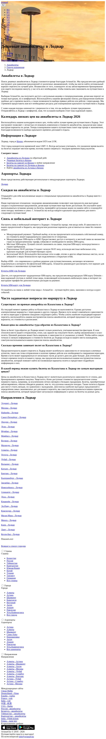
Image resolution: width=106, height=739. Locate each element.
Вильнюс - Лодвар (9, 464)
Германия (11, 578)
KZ (3, 5)
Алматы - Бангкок (15, 676)
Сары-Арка (12, 634)
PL (8, 39)
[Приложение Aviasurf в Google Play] (26, 729)
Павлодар (11, 610)
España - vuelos (8, 696)
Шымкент (11, 597)
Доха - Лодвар (7, 497)
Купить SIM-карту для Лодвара (16, 285)
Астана (10, 595)
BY (8, 12)
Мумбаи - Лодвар (9, 431)
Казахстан (11, 558)
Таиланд (11, 575)
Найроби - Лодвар (9, 412)
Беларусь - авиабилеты (11, 711)
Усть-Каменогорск (15, 612)
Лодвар (4, 184)
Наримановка (13, 637)
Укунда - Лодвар (9, 455)
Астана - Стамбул (15, 681)
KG (8, 17)
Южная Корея (13, 568)
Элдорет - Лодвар (9, 403)
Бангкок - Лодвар (9, 473)
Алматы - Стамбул (15, 674)
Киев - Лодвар (8, 525)
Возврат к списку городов (13, 546)
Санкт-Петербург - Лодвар (13, 417)
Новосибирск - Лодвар (11, 487)
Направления (10, 654)
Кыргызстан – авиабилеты (13, 716)
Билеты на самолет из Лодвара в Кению (25, 165)
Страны (8, 551)
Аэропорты (9, 620)
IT (8, 32)
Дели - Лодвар (8, 427)
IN (8, 37)
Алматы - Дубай (14, 671)
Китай (10, 570)
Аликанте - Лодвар (10, 492)
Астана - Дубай (14, 679)
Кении (20, 141)
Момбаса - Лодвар (9, 436)
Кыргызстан (12, 566)
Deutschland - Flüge (10, 693)
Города (7, 585)
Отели (10, 53)
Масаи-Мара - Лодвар (11, 515)
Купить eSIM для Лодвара (13, 271)
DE (8, 25)
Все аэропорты (14, 649)
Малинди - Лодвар (10, 445)
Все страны (12, 580)
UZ (8, 15)
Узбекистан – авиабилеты (13, 713)
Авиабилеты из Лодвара (12, 60)
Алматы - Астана (15, 661)
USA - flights (7, 706)
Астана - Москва (14, 684)
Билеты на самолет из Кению (20, 163)
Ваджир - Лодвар (9, 441)
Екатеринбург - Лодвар (12, 478)
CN (8, 34)
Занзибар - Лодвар (9, 483)
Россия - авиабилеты (11, 708)
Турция (10, 573)
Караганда (11, 600)
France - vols (6, 698)
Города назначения (15, 67)
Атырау (10, 607)
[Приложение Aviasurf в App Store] (9, 729)
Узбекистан (12, 563)
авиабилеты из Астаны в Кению (28, 168)
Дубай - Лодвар (8, 459)
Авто (9, 55)
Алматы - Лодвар (9, 450)
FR (8, 29)
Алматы (10, 592)
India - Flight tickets (9, 718)
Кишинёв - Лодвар (10, 501)
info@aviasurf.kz (26, 736)
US (8, 20)
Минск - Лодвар (8, 520)
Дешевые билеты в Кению (19, 160)
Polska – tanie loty (9, 721)
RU (8, 10)
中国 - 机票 (6, 703)
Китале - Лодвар (9, 469)
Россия (10, 561)
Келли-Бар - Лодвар (10, 534)
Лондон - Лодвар (9, 422)
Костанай (11, 602)
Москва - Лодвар (9, 408)
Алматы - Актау (14, 666)
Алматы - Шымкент (16, 664)
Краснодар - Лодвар (10, 511)
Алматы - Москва (15, 669)
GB (8, 22)
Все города (12, 615)
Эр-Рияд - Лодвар (9, 506)
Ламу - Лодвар (8, 529)
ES (8, 27)
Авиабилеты (12, 65)
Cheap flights (7, 691)
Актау (9, 605)
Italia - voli (5, 701)
